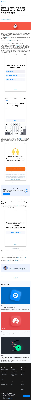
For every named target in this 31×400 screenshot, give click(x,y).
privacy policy (10, 398)
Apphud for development (4, 369)
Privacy (12, 384)
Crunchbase (22, 387)
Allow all (26, 395)
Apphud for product (3, 372)
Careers (22, 372)
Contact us (22, 374)
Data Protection (13, 386)
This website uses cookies (7, 393)
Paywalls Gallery (13, 372)
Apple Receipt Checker (14, 369)
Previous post (3, 19)
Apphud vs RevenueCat (4, 384)
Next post (8, 19)
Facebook (22, 384)
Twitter (22, 386)
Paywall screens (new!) (4, 374)
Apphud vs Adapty (3, 386)
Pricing (2, 379)
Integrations (2, 377)
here (25, 257)
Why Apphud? (6, 193)
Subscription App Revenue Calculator (14, 375)
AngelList (22, 389)
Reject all (19, 395)
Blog (21, 369)
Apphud (7, 37)
